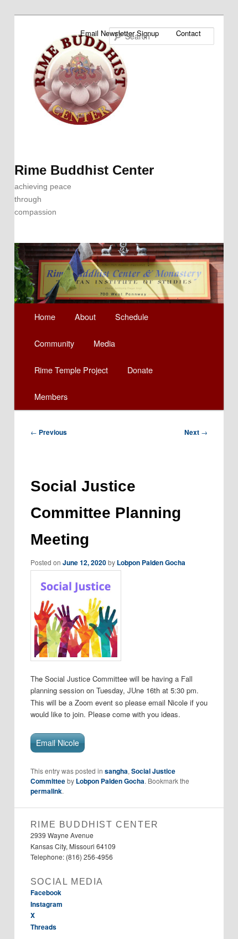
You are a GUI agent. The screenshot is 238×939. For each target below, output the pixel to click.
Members (51, 396)
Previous (48, 432)
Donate (140, 369)
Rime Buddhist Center (84, 170)
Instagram (46, 904)
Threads (43, 927)
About (85, 316)
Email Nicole (57, 742)
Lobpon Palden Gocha (151, 562)
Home (44, 316)
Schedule (131, 316)
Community (54, 343)
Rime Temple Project (71, 369)
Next (196, 432)
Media (104, 343)
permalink (46, 791)
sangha (116, 771)
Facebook (45, 892)
